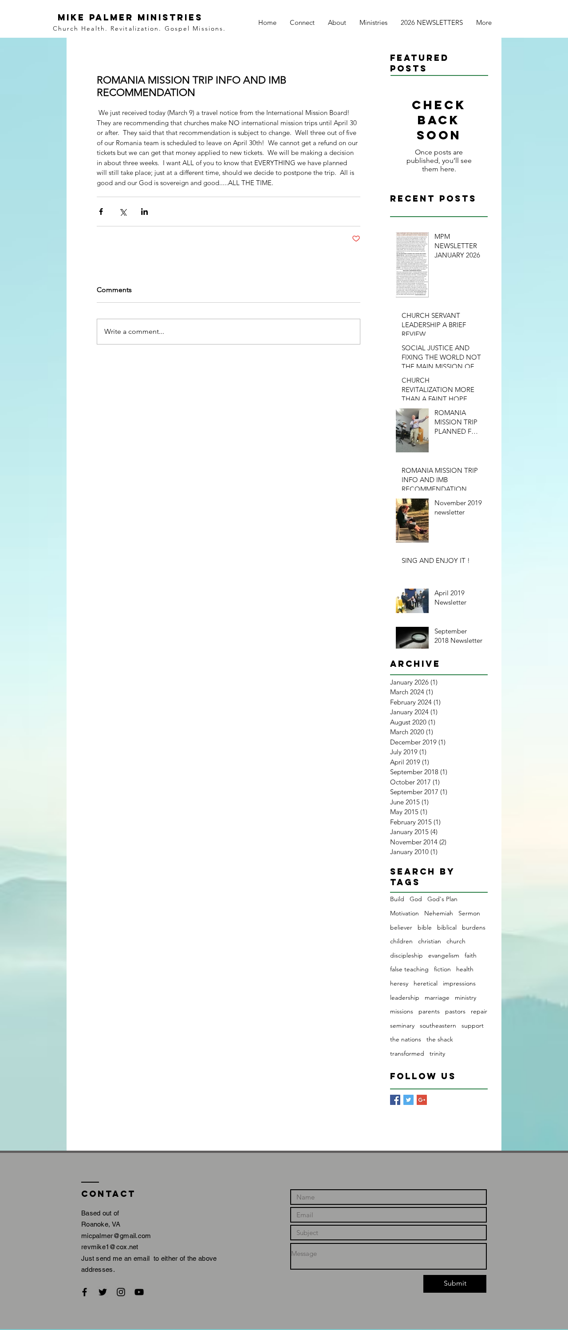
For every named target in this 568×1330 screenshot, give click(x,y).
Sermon (469, 913)
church (455, 941)
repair (479, 1011)
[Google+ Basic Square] (422, 1100)
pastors (455, 1011)
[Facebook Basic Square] (395, 1100)
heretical (426, 983)
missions (401, 1011)
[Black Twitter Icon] (102, 1292)
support (473, 1025)
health (464, 969)
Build (397, 899)
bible (425, 927)
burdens (473, 927)
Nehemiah (438, 913)
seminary (402, 1025)
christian (429, 941)
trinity (437, 1053)
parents (429, 1011)
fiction (442, 969)
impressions (459, 983)
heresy (399, 983)
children (401, 941)
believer (401, 927)
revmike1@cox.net (109, 1247)
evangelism (443, 955)
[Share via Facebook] (101, 211)
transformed (407, 1053)
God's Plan (442, 899)
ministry (465, 997)
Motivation (404, 913)
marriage (437, 997)
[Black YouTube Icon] (139, 1292)
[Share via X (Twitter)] (122, 211)
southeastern (438, 1025)
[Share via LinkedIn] (144, 211)
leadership (404, 997)
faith (471, 955)
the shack (439, 1039)
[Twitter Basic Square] (408, 1100)
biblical (447, 927)
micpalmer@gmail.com (116, 1235)
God (416, 899)
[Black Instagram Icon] (120, 1292)
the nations (405, 1039)
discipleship (406, 955)
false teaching (409, 969)
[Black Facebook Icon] (84, 1292)
